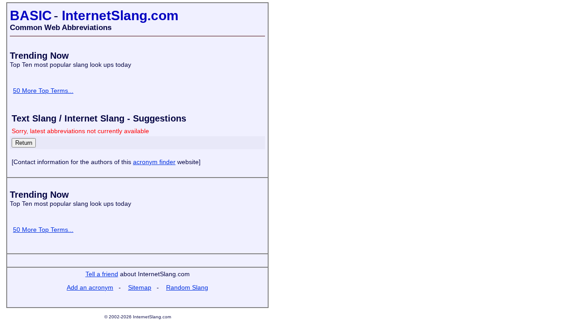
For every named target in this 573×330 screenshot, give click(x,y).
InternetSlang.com (120, 15)
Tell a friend (102, 274)
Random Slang (187, 287)
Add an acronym (90, 287)
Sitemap (139, 287)
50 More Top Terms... (43, 90)
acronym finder (154, 161)
